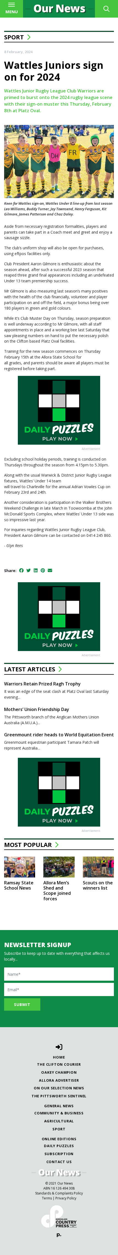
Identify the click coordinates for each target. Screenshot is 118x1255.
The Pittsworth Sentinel (59, 1095)
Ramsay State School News (18, 885)
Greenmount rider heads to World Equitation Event (59, 735)
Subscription (59, 1153)
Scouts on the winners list (98, 885)
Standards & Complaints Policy (59, 1193)
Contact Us (59, 1161)
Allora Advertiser (59, 1080)
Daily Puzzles (59, 1145)
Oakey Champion (59, 1072)
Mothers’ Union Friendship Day (36, 709)
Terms (47, 1198)
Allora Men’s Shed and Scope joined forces (57, 891)
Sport (14, 37)
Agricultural (59, 1121)
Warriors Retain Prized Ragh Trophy (42, 684)
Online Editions (59, 1139)
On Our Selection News (59, 1088)
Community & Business (59, 1113)
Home (59, 1057)
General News (59, 1106)
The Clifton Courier (59, 1064)
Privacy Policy (65, 1198)
